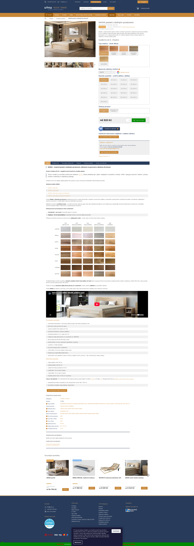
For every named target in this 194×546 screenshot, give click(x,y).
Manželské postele (103, 510)
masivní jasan (78, 408)
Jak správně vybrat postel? (109, 137)
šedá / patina (79, 413)
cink (67, 411)
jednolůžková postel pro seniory (101, 403)
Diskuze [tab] (79, 163)
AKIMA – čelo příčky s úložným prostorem (59, 195)
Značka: (107, 28)
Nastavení (78, 542)
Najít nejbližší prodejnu (109, 152)
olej (61, 416)
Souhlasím (116, 531)
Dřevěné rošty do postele (105, 516)
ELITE (80, 174)
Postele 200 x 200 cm (104, 518)
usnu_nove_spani (51, 511)
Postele (101, 508)
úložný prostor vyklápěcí (67, 406)
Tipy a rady (113, 2)
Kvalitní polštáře (103, 524)
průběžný (63, 411)
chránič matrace (129, 379)
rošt (101, 379)
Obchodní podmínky (77, 517)
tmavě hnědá (94, 413)
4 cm (61, 428)
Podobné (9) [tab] (55, 163)
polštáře (116, 379)
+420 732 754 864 (105, 148)
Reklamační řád (76, 521)
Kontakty (86, 2)
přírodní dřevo (64, 413)
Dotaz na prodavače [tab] (101, 163)
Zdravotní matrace (103, 514)
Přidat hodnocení (53, 444)
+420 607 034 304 (52, 509)
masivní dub (71, 408)
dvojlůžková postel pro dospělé (68, 403)
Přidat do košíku (139, 120)
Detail (65, 489)
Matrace (101, 506)
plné (61, 418)
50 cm (62, 423)
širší (61, 421)
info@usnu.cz (115, 148)
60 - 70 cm (63, 426)
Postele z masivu (65, 398)
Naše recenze (96, 2)
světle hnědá (87, 413)
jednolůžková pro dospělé (85, 403)
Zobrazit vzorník (124, 72)
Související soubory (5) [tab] (67, 163)
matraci (93, 379)
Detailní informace (103, 156)
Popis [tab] (47, 163)
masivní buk (63, 408)
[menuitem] (49, 15)
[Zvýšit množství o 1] (131, 119)
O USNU (105, 2)
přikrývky (121, 379)
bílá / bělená (72, 413)
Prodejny (77, 2)
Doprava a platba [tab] (88, 163)
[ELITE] (57, 468)
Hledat (111, 8)
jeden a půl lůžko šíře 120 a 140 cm (120, 403)
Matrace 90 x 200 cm (104, 520)
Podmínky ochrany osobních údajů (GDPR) (83, 519)
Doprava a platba (76, 515)
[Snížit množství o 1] (131, 121)
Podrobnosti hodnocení (128, 27)
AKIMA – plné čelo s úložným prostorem (58, 193)
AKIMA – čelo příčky (53, 190)
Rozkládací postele (104, 522)
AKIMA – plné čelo (53, 187)
